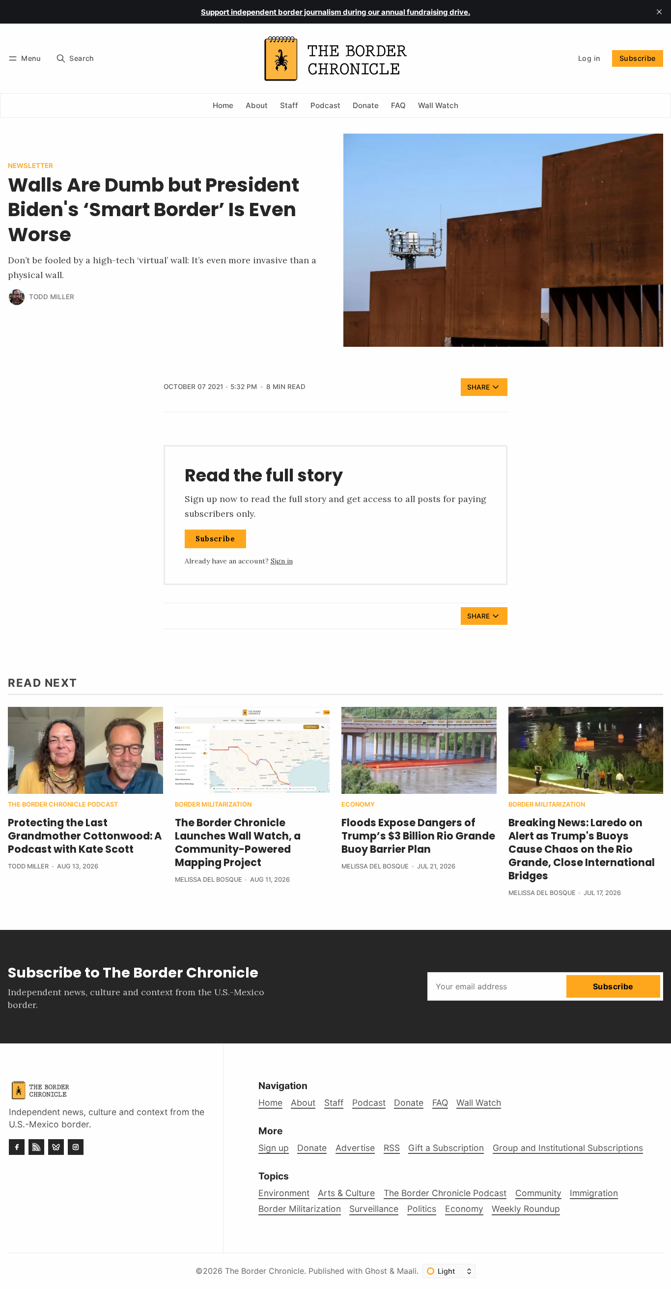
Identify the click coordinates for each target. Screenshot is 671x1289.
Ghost (376, 1271)
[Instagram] (76, 1147)
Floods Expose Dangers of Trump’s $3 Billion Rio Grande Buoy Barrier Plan (418, 835)
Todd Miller (51, 297)
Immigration (594, 1193)
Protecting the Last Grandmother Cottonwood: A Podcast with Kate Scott (85, 835)
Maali (407, 1271)
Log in (589, 58)
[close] (659, 12)
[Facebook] (17, 1147)
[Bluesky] (56, 1147)
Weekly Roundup (526, 1209)
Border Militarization (213, 805)
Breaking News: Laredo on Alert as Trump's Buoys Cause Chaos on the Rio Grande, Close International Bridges (581, 849)
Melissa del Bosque (208, 879)
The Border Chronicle (264, 1271)
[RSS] (36, 1147)
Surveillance (373, 1209)
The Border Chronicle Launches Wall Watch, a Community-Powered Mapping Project (238, 842)
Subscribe (637, 58)
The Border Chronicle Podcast (63, 805)
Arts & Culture (346, 1193)
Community (538, 1193)
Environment (283, 1193)
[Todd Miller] (17, 297)
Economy (358, 805)
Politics (421, 1209)
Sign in (282, 561)
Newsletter (30, 166)
